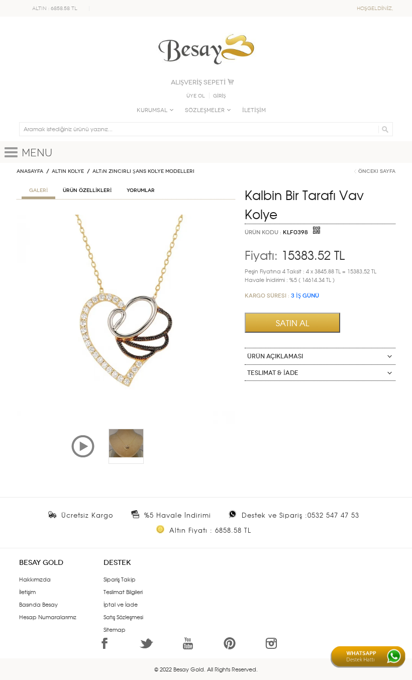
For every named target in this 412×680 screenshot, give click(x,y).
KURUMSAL (152, 110)
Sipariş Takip (120, 579)
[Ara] (383, 129)
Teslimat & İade (272, 372)
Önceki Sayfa (376, 171)
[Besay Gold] (206, 31)
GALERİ (38, 190)
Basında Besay (38, 604)
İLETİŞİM (254, 110)
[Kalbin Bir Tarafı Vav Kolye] (126, 219)
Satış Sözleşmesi (123, 617)
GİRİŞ (219, 96)
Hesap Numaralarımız (47, 617)
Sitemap (115, 629)
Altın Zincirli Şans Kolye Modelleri (143, 171)
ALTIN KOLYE (68, 171)
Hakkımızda (35, 579)
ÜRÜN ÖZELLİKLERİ (87, 190)
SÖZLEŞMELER (205, 110)
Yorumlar (141, 190)
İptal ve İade (121, 604)
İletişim (27, 592)
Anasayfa (30, 171)
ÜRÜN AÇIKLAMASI (275, 356)
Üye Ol (195, 96)
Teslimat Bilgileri (123, 592)
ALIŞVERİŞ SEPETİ (198, 82)
